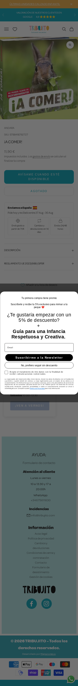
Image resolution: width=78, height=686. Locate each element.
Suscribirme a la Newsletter (39, 357)
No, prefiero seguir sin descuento (39, 365)
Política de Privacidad (37, 388)
